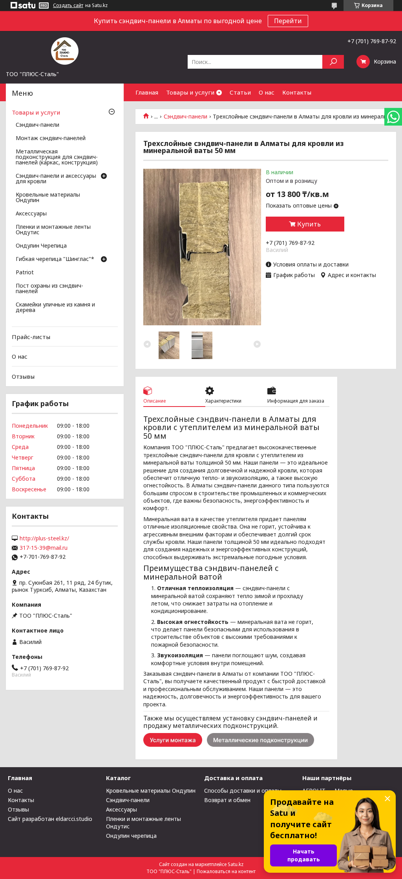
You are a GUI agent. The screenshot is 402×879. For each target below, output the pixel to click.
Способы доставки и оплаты (242, 790)
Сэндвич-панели (185, 116)
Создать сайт (68, 5)
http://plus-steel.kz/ (44, 538)
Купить (309, 224)
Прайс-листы (31, 337)
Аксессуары (31, 214)
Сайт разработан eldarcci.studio (50, 818)
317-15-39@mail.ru (44, 547)
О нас (266, 92)
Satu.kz (235, 864)
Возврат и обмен (227, 800)
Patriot (25, 273)
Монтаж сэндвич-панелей (51, 138)
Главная (146, 92)
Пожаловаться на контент (226, 871)
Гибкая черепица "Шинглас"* (55, 259)
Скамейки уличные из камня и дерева (55, 308)
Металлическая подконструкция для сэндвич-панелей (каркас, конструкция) (57, 157)
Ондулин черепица (131, 835)
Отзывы (23, 376)
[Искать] (333, 62)
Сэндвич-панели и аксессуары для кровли (56, 179)
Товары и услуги (190, 92)
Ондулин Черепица (41, 246)
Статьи (240, 92)
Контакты (296, 92)
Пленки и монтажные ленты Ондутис (53, 230)
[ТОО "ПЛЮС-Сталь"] (65, 50)
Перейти (288, 20)
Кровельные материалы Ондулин (48, 198)
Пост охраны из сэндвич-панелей (49, 289)
